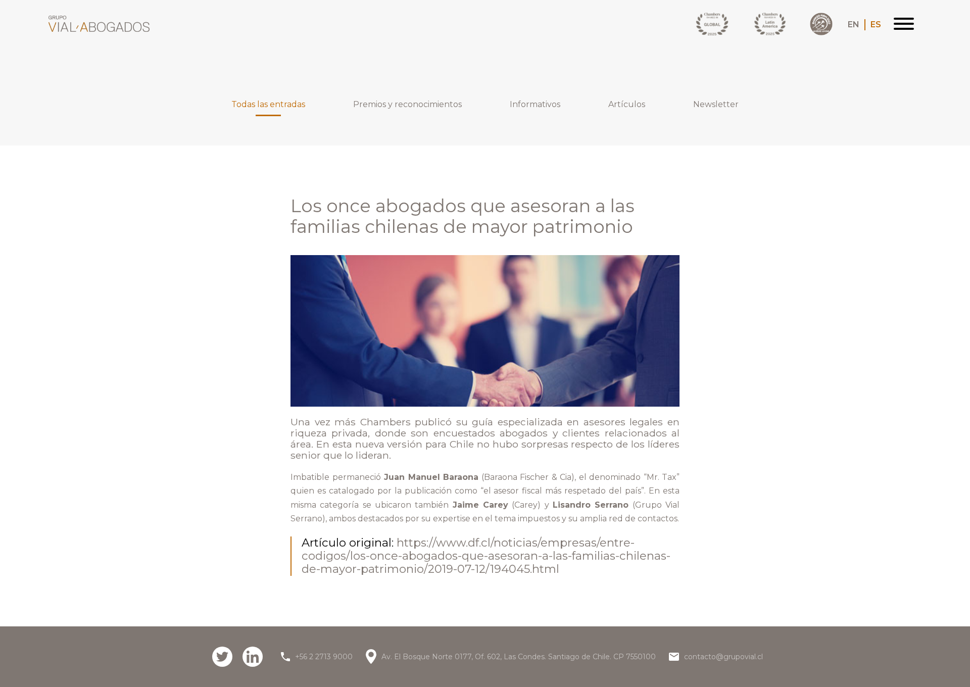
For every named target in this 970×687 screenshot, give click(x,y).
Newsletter (716, 104)
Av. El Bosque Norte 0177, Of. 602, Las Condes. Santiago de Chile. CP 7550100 (518, 657)
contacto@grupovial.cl (723, 657)
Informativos (535, 104)
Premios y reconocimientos (407, 104)
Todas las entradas (268, 104)
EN (853, 24)
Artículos (626, 104)
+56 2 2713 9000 (324, 657)
